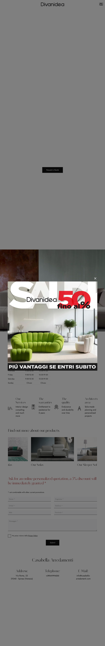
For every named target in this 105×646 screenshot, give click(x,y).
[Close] (95, 278)
